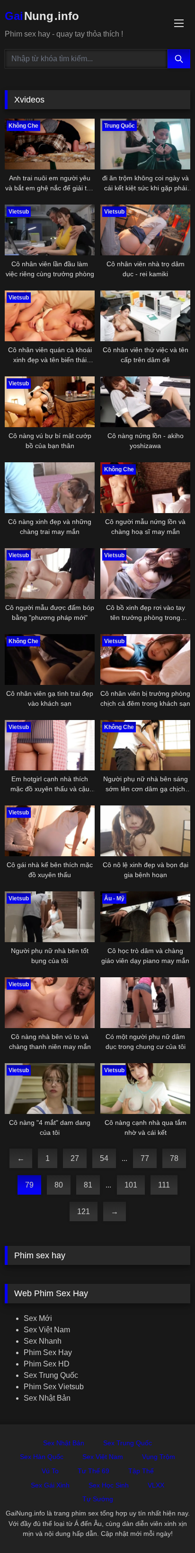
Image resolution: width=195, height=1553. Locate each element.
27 (75, 1158)
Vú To (50, 1471)
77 (145, 1158)
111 (164, 1185)
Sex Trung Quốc (51, 1375)
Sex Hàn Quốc (41, 1456)
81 (88, 1185)
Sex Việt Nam (47, 1330)
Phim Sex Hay (48, 1352)
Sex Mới (38, 1318)
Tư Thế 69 (93, 1471)
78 (174, 1158)
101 (130, 1185)
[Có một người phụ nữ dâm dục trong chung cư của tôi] (145, 1002)
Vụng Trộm (158, 1456)
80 (58, 1185)
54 (104, 1158)
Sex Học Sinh (109, 1485)
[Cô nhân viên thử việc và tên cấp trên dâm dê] (145, 315)
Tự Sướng (97, 1499)
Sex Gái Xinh (50, 1485)
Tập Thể (141, 1471)
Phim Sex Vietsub (54, 1387)
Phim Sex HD (47, 1364)
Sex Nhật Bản (47, 1398)
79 (29, 1185)
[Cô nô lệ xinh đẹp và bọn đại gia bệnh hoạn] (145, 830)
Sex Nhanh (43, 1341)
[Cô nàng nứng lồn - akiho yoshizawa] (145, 401)
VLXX (156, 1485)
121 (83, 1211)
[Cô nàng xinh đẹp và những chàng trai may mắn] (50, 487)
